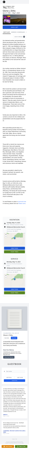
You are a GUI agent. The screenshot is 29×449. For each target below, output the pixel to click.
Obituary (6, 32)
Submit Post (14, 380)
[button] (14, 238)
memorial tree (22, 201)
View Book (6, 338)
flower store (22, 203)
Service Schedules (18, 32)
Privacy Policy (10, 443)
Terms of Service (18, 443)
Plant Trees (14, 252)
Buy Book (14, 338)
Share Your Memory (8, 357)
